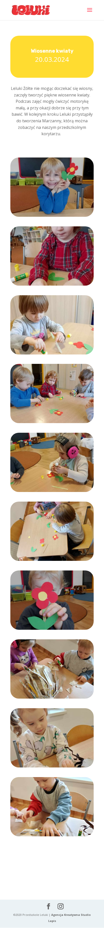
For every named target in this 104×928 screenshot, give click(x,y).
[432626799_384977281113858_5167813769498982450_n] (52, 354)
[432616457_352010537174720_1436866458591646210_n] (52, 698)
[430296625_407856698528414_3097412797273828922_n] (52, 836)
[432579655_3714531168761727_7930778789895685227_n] (52, 767)
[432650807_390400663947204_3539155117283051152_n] (52, 423)
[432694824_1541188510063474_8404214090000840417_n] (52, 491)
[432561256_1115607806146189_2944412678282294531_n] (52, 285)
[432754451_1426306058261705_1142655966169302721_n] (52, 560)
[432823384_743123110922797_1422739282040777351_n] (52, 629)
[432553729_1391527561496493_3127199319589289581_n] (52, 216)
